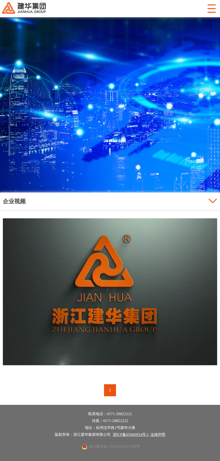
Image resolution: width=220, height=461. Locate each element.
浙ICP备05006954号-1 (131, 434)
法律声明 (157, 434)
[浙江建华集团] (110, 367)
